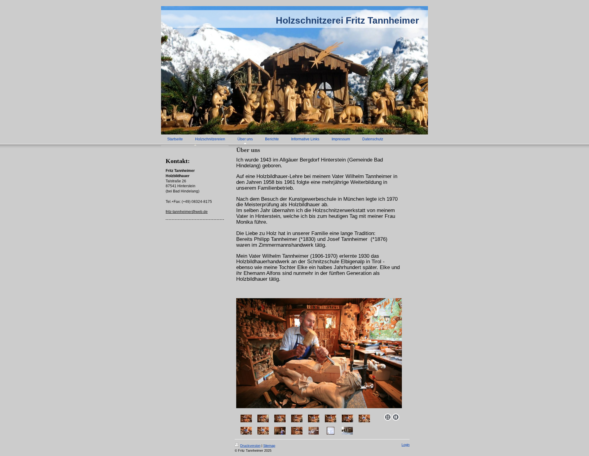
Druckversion (250, 445)
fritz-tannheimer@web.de (187, 212)
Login (406, 444)
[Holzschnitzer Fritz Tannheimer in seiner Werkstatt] (246, 418)
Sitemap (269, 445)
